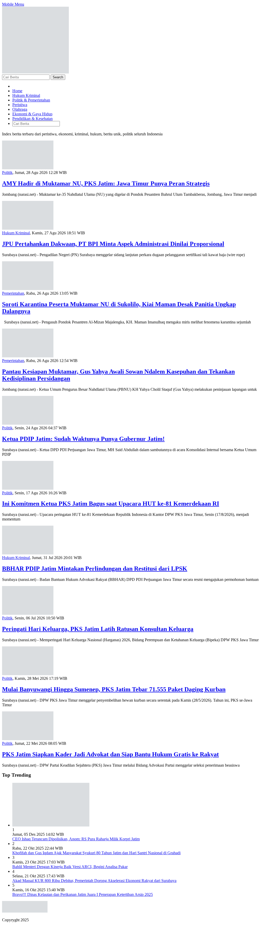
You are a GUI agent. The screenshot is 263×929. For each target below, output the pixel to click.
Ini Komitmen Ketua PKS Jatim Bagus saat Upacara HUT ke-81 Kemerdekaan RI (110, 503)
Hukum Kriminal (16, 233)
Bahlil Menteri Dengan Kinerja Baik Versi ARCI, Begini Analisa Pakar (70, 867)
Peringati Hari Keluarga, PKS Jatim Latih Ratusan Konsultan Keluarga (97, 629)
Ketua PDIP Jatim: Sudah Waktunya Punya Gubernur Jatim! (83, 438)
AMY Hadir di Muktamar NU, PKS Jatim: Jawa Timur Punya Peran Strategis (106, 183)
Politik (7, 172)
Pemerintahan (13, 293)
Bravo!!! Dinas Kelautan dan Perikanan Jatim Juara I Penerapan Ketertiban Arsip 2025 (82, 894)
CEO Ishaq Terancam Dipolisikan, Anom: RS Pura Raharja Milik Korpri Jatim (76, 839)
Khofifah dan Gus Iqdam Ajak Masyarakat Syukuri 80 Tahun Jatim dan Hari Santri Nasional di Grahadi (96, 853)
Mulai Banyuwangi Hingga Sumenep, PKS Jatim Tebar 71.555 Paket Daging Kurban (114, 689)
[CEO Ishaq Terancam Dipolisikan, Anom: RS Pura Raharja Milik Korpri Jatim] (50, 825)
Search (58, 77)
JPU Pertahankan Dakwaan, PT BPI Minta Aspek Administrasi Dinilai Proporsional (113, 243)
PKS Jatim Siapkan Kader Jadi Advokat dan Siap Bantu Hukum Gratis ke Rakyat (110, 754)
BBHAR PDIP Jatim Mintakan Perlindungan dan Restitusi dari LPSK (94, 568)
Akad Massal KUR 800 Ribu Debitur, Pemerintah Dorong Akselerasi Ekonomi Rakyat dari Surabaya (94, 880)
